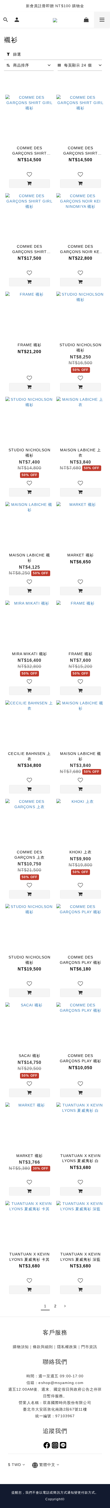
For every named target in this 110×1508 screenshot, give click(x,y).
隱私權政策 (67, 1347)
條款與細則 (43, 1347)
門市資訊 (89, 1347)
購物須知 (21, 1347)
